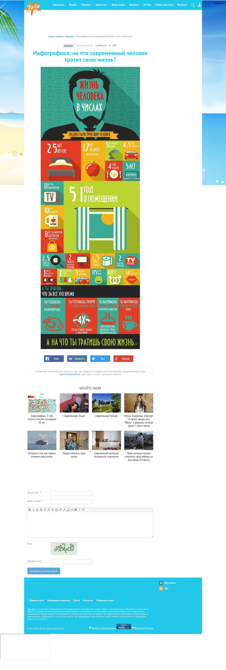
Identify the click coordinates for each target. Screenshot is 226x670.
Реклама (182, 5)
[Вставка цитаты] (76, 510)
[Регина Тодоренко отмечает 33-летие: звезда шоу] (138, 403)
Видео (73, 5)
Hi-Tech (147, 5)
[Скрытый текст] (72, 510)
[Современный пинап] (74, 403)
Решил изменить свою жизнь (74, 454)
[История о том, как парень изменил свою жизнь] (41, 440)
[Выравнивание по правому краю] (52, 510)
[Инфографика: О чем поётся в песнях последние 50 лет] (41, 403)
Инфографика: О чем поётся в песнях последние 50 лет (42, 419)
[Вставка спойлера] (83, 510)
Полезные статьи (105, 600)
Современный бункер (106, 416)
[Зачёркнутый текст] (41, 510)
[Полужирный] (29, 510)
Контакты (88, 600)
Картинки (58, 5)
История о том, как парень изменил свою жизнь (42, 454)
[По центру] (49, 510)
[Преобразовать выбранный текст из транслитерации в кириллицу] (79, 510)
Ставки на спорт (164, 5)
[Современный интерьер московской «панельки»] (106, 440)
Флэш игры (118, 5)
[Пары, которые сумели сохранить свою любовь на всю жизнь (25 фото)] (138, 440)
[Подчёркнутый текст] (37, 510)
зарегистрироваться (69, 374)
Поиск (76, 600)
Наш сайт (31, 609)
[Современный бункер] (106, 403)
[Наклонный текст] (33, 510)
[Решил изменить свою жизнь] (74, 440)
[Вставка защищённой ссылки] (64, 510)
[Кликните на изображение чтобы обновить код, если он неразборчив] (64, 554)
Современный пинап (74, 416)
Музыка (86, 5)
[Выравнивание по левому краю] (45, 510)
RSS (166, 588)
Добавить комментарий (43, 571)
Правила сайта (36, 600)
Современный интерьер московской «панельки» (106, 454)
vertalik (101, 45)
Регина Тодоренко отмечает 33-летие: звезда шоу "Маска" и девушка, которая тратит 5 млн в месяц (138, 421)
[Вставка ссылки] (60, 510)
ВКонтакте (170, 583)
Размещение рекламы (58, 600)
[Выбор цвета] (68, 510)
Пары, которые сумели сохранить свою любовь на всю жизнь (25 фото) (139, 456)
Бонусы (134, 5)
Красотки (101, 5)
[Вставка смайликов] (56, 510)
